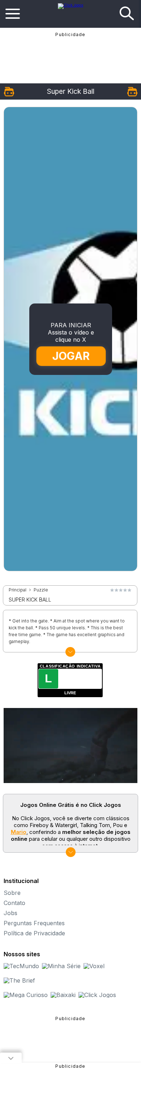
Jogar (71, 356)
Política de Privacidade (34, 933)
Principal (17, 590)
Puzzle (41, 590)
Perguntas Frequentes (34, 923)
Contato (14, 902)
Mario (18, 832)
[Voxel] (94, 966)
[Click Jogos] (70, 5)
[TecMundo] (21, 966)
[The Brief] (19, 980)
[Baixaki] (63, 994)
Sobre (12, 892)
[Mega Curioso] (26, 994)
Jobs (10, 913)
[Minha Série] (61, 966)
